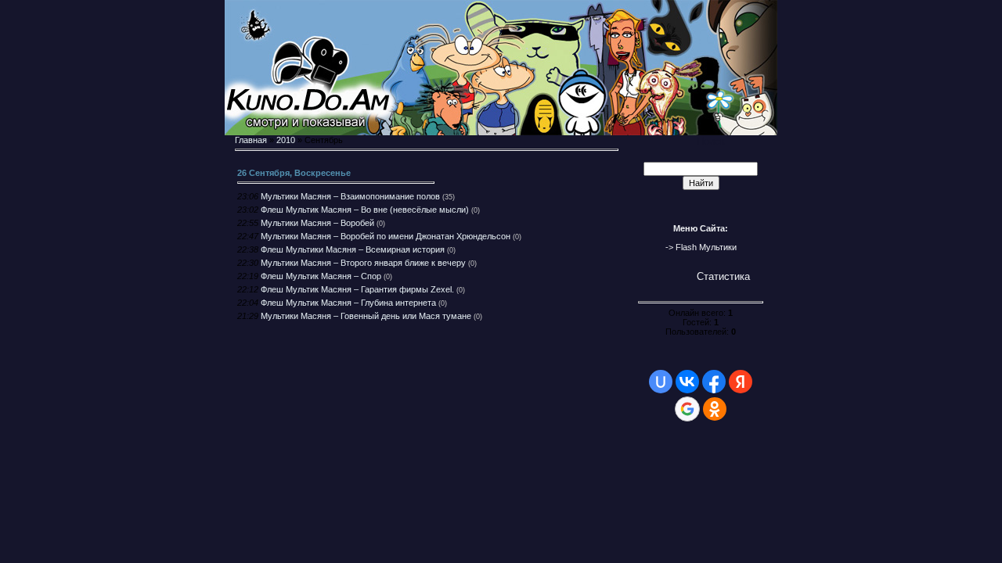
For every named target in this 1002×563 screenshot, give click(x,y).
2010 (285, 140)
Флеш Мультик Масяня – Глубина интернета (348, 302)
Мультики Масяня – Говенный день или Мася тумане (366, 316)
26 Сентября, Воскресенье (294, 173)
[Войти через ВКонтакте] (687, 381)
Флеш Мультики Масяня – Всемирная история (353, 249)
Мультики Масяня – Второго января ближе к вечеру (363, 262)
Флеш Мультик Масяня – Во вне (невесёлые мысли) (365, 209)
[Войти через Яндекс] (740, 381)
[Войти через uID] (660, 381)
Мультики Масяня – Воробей (317, 223)
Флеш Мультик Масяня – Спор (321, 276)
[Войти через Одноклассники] (714, 409)
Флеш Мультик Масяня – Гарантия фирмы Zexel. (357, 289)
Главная (251, 140)
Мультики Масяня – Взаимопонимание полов (350, 196)
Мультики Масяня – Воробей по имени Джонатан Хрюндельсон (385, 236)
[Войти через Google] (687, 408)
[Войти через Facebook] (714, 381)
